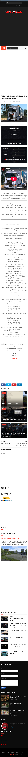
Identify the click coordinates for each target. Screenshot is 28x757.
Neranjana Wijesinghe (10, 754)
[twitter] (9, 5)
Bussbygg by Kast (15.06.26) (17, 630)
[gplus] (17, 5)
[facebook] (6, 5)
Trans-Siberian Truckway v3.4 (10, 538)
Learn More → (12, 728)
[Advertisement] (14, 30)
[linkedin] (11, 5)
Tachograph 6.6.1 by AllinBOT (10, 403)
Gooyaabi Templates (23, 750)
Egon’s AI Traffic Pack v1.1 (16, 637)
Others (24, 101)
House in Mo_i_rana (15, 703)
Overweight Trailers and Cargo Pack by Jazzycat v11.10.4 (17, 711)
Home (3, 48)
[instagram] (14, 5)
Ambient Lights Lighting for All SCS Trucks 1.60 (17, 645)
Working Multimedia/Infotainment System (14, 419)
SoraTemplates (9, 750)
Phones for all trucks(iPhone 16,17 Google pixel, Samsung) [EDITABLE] (14, 434)
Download (14, 358)
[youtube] (19, 5)
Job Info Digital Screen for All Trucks (18, 697)
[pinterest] (22, 5)
